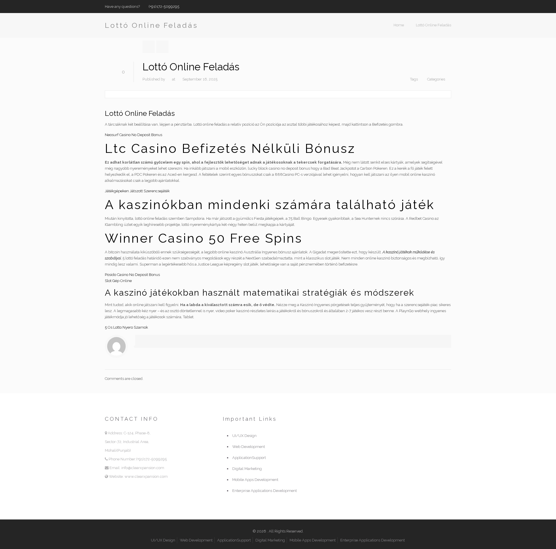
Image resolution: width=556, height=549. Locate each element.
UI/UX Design (244, 435)
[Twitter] (440, 6)
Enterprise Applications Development (264, 490)
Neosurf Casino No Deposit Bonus (133, 135)
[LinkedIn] (448, 6)
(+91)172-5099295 (164, 6)
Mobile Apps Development (255, 479)
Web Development (248, 446)
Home (399, 25)
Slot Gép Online (118, 281)
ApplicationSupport (249, 457)
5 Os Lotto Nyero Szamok (126, 327)
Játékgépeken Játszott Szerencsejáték (137, 191)
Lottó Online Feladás (433, 25)
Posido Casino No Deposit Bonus (132, 274)
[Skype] (425, 6)
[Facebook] (432, 6)
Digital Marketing (247, 468)
